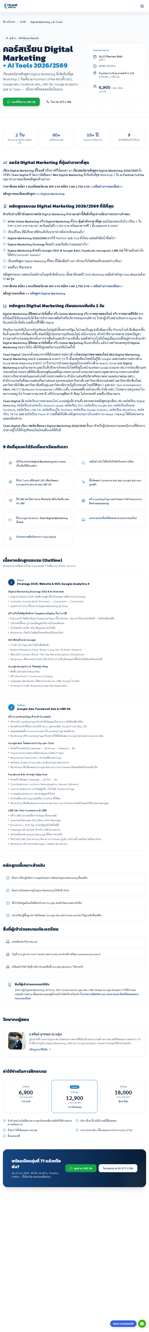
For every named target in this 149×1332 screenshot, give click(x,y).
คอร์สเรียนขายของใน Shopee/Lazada (40, 405)
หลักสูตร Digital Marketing (47, 293)
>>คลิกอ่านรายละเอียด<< (106, 186)
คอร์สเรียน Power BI (37, 414)
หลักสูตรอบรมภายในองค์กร (84, 414)
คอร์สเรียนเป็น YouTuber (57, 410)
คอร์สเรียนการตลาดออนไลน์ (42, 401)
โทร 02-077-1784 (61, 101)
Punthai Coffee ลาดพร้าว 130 (116, 73)
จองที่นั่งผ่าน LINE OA (23, 101)
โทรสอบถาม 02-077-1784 (118, 1168)
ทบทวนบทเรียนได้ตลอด (102, 518)
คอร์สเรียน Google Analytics (91, 410)
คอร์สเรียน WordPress (122, 410)
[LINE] (142, 1324)
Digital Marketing (53, 194)
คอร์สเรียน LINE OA (29, 410)
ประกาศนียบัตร (28, 536)
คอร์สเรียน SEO (74, 405)
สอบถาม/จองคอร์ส (123, 1323)
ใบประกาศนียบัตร (90, 994)
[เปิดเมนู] (142, 6)
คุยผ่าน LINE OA (83, 1168)
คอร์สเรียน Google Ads (98, 405)
